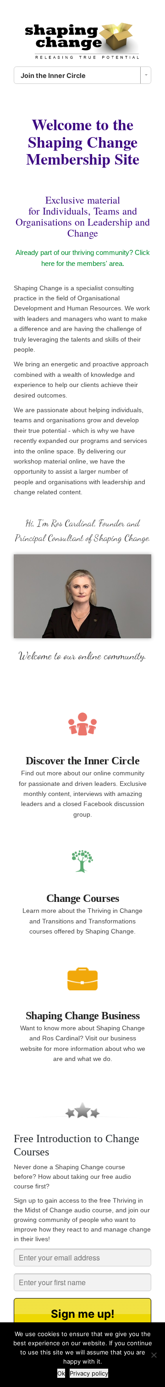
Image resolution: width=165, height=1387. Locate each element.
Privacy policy (89, 1373)
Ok (61, 1373)
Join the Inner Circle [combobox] (53, 75)
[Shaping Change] (82, 37)
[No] (153, 1354)
